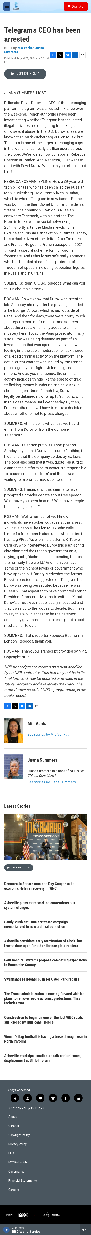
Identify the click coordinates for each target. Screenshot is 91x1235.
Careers (13, 1189)
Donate (77, 6)
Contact (13, 1126)
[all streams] (85, 1229)
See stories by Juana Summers (52, 782)
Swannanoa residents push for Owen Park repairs (41, 979)
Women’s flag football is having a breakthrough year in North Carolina (45, 1038)
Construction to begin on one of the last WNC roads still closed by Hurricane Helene (43, 1019)
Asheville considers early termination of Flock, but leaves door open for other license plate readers (43, 943)
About (12, 1116)
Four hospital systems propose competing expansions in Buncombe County (45, 962)
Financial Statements (22, 1180)
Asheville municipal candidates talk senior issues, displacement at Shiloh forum (42, 1058)
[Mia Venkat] (13, 730)
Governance (16, 1171)
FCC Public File (18, 1162)
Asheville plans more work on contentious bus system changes (39, 905)
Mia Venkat (26, 48)
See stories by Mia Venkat (48, 734)
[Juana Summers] (13, 766)
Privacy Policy (17, 1144)
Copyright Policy (19, 1135)
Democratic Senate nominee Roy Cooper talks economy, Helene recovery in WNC (39, 886)
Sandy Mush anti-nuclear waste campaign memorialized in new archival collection (36, 924)
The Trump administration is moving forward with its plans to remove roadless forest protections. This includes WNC (44, 998)
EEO (11, 1153)
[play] (6, 1230)
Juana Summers (42, 760)
